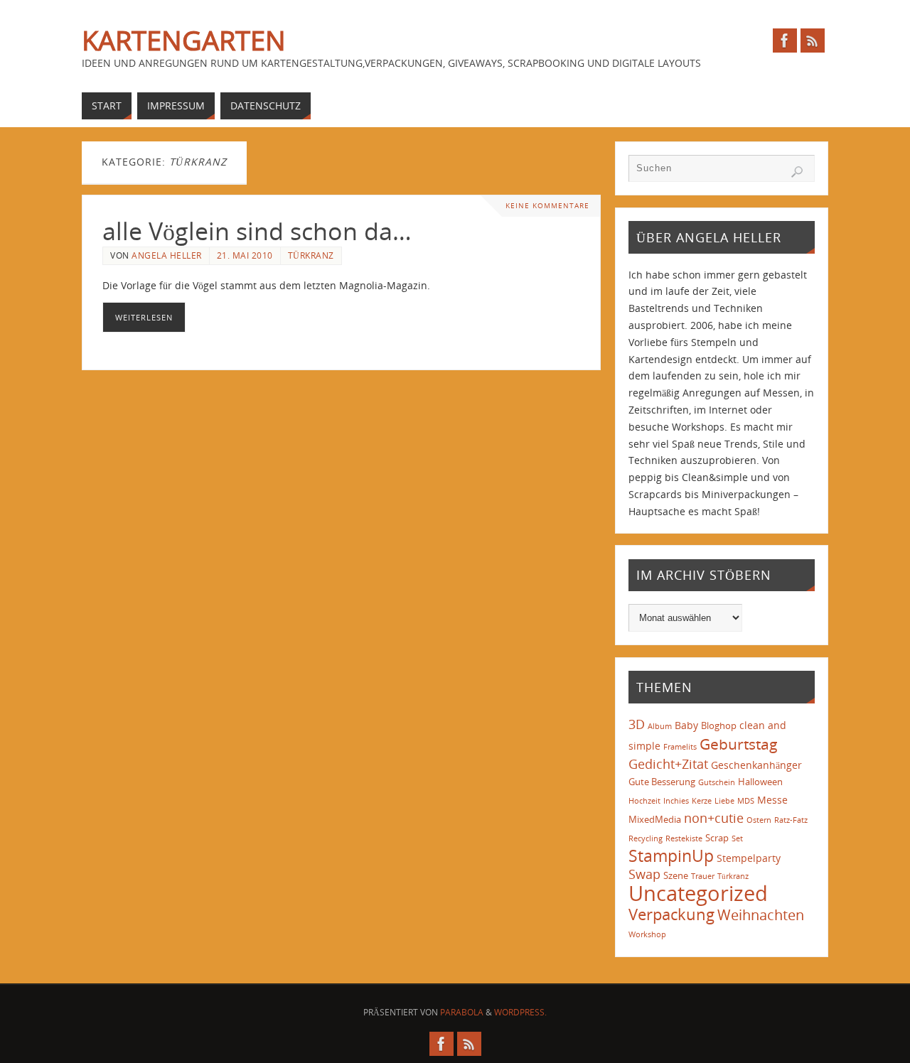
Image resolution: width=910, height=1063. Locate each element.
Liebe (724, 801)
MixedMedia (654, 819)
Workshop (647, 934)
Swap (644, 874)
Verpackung (671, 914)
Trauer (702, 876)
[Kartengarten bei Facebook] (785, 40)
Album (660, 726)
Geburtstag (739, 743)
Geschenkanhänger (756, 765)
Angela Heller (167, 255)
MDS (745, 801)
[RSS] (813, 40)
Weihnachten (760, 914)
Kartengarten (184, 39)
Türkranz (311, 255)
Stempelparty (749, 858)
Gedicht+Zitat (668, 763)
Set (737, 838)
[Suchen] (797, 172)
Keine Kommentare (547, 205)
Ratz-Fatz (791, 820)
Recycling (645, 838)
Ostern (758, 820)
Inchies (676, 801)
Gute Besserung (661, 781)
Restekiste (683, 838)
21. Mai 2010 (245, 255)
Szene (675, 875)
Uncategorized (698, 893)
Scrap (717, 837)
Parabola (461, 1012)
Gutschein (716, 782)
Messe (772, 799)
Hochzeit (644, 801)
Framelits (680, 747)
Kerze (702, 801)
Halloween (760, 781)
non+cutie (714, 817)
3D (636, 724)
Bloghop (719, 725)
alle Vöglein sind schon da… (257, 231)
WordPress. (520, 1012)
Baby (686, 725)
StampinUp (671, 855)
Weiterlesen (144, 317)
